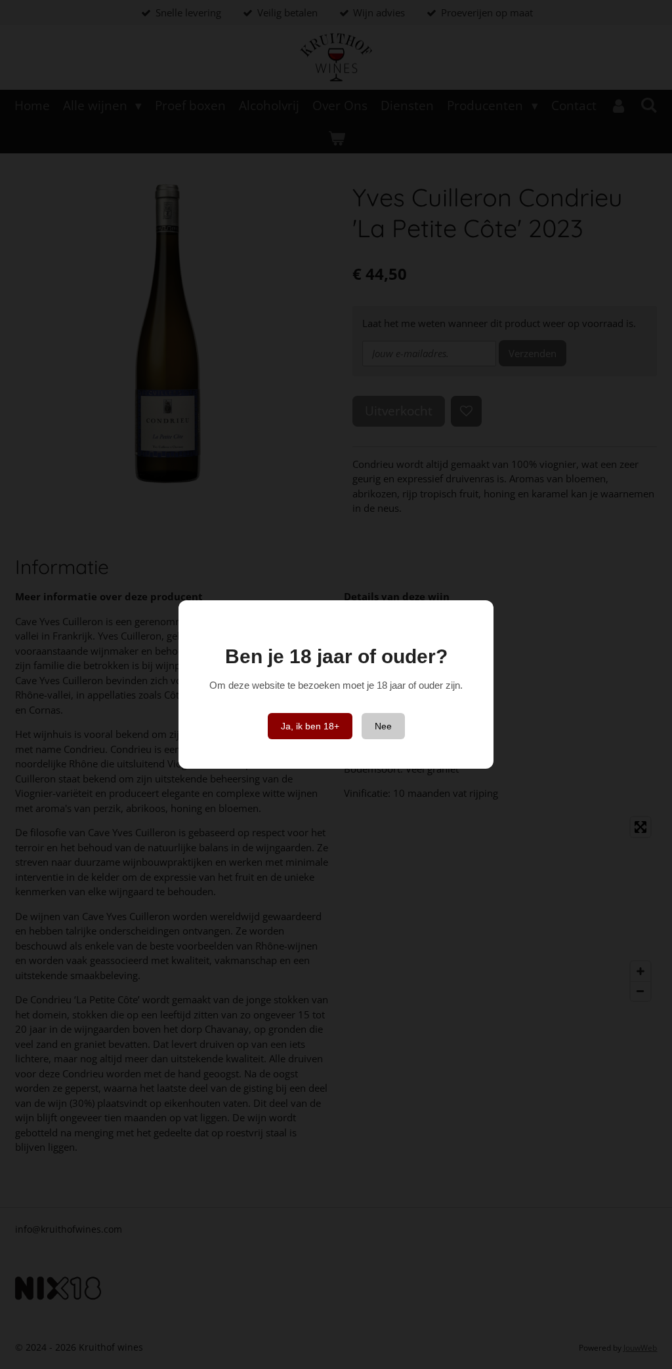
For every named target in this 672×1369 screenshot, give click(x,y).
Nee (383, 726)
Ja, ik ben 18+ (310, 726)
